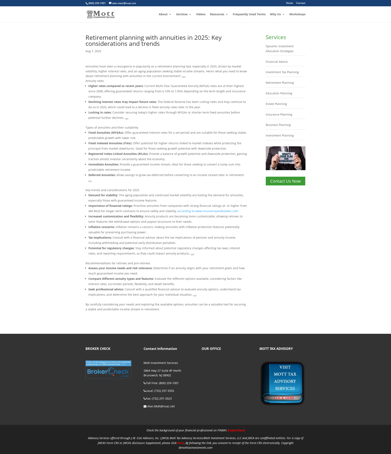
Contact (300, 3)
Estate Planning (276, 104)
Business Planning (278, 125)
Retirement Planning (280, 83)
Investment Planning (280, 135)
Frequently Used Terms (249, 14)
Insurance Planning (279, 114)
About (163, 14)
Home (289, 3)
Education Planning (279, 93)
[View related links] (183, 77)
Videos (200, 14)
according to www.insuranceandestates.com (208, 211)
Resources (217, 14)
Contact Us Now (285, 181)
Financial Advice (277, 62)
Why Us (275, 14)
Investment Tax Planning (282, 72)
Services (182, 14)
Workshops (297, 14)
